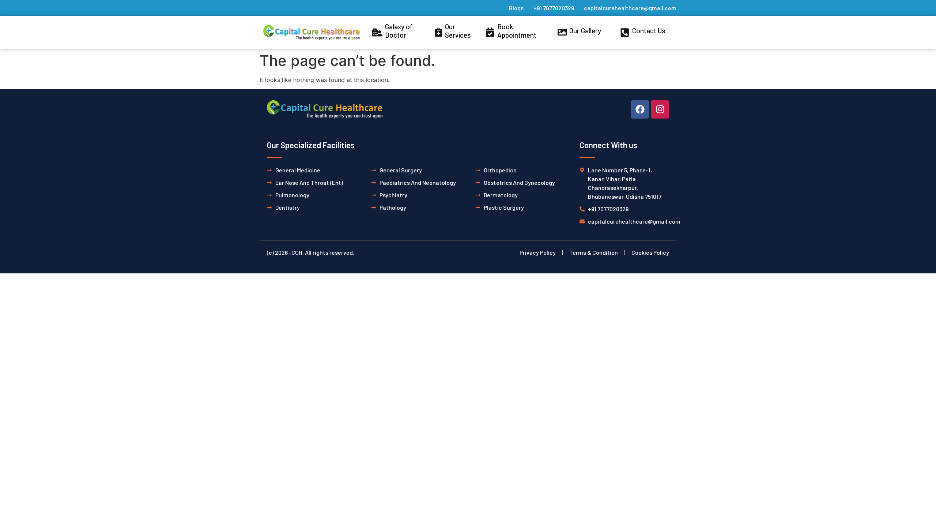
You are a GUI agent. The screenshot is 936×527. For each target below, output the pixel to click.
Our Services (458, 30)
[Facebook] (640, 109)
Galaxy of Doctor (399, 30)
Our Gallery (585, 30)
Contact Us (648, 30)
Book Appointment (516, 30)
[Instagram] (660, 109)
